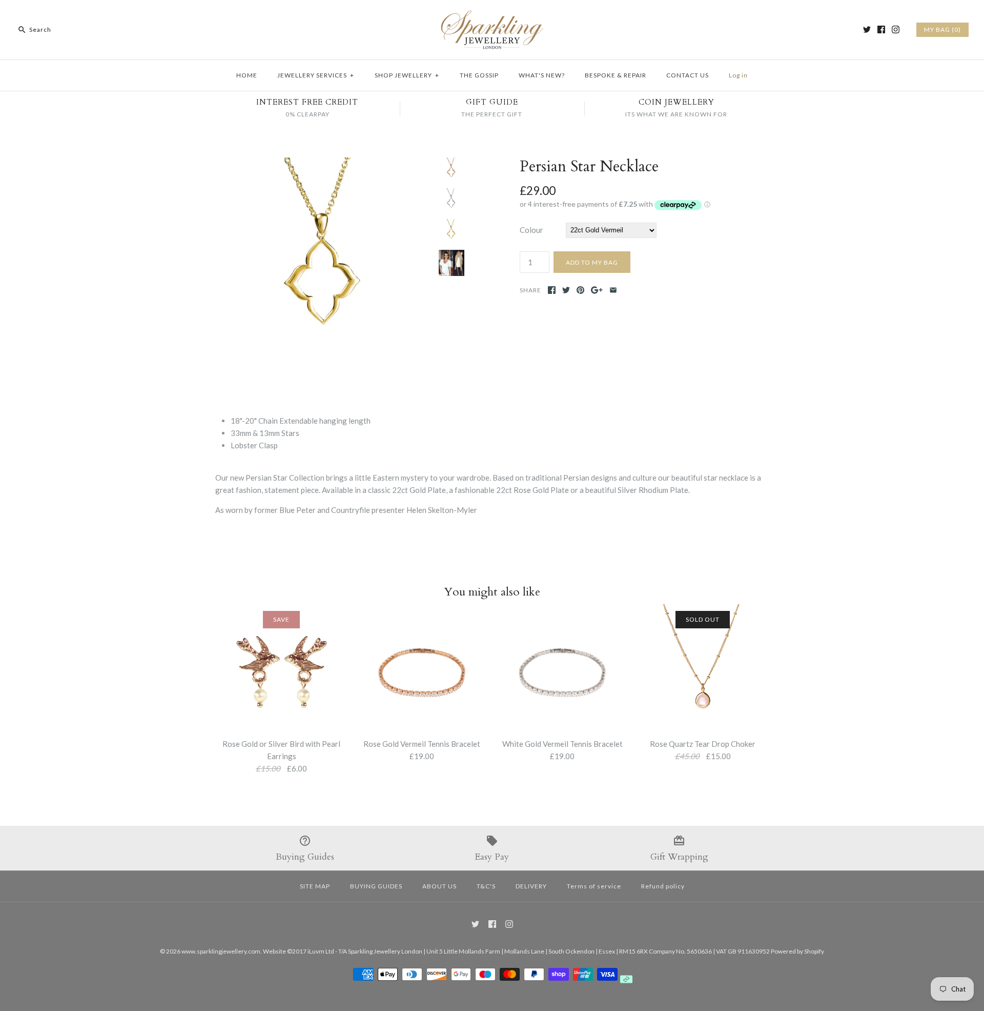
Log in (738, 75)
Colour (531, 229)
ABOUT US (439, 886)
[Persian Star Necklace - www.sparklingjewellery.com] (324, 163)
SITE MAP (315, 886)
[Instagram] (895, 29)
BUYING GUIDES (376, 886)
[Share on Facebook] (552, 290)
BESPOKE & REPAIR (615, 75)
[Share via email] (613, 290)
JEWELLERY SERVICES (315, 75)
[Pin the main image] (580, 290)
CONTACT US (687, 75)
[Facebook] (881, 29)
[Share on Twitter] (566, 290)
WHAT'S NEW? (542, 75)
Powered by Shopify (797, 951)
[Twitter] (867, 29)
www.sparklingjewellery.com (220, 951)
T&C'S (486, 886)
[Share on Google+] (597, 290)
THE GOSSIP (479, 75)
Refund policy (663, 886)
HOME (246, 75)
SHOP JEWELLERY (407, 75)
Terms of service (594, 886)
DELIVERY (531, 886)
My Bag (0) (942, 29)
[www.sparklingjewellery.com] (492, 16)
